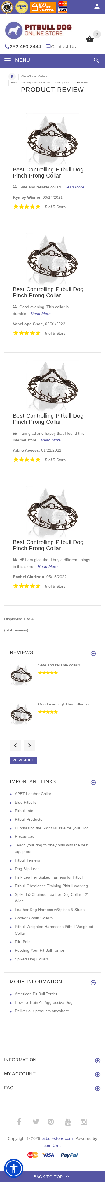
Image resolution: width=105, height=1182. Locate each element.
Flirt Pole (23, 941)
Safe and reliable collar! (59, 665)
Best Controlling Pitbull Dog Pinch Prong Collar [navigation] (41, 82)
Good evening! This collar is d (64, 704)
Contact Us (63, 46)
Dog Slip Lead (27, 869)
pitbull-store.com (57, 1138)
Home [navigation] (12, 76)
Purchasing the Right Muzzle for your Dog (52, 828)
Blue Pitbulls (25, 802)
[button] (95, 60)
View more (23, 760)
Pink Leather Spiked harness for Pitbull (49, 877)
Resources (24, 836)
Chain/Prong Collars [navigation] (34, 76)
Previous (15, 745)
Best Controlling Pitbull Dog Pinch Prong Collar (48, 172)
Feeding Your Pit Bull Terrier (39, 950)
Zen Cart (52, 1145)
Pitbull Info (24, 810)
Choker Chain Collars (34, 918)
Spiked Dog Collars (32, 959)
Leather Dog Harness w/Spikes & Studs (50, 909)
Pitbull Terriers (27, 860)
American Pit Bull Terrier (36, 994)
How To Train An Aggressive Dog (44, 1002)
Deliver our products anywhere (42, 1011)
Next (29, 745)
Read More (74, 187)
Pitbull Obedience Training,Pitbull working (51, 886)
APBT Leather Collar (33, 793)
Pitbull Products (28, 819)
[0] (90, 41)
